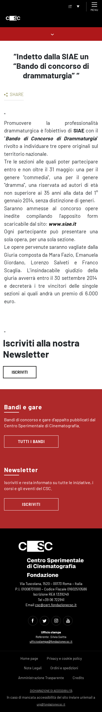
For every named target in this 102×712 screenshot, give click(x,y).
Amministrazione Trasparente (41, 678)
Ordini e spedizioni (64, 668)
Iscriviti (20, 372)
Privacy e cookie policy (64, 658)
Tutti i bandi (31, 441)
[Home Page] (13, 18)
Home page (29, 658)
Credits (78, 678)
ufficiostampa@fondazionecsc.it (51, 641)
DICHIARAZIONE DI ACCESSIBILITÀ (51, 690)
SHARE (16, 94)
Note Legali (33, 668)
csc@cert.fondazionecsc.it (56, 605)
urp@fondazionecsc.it (51, 704)
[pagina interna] (51, 33)
